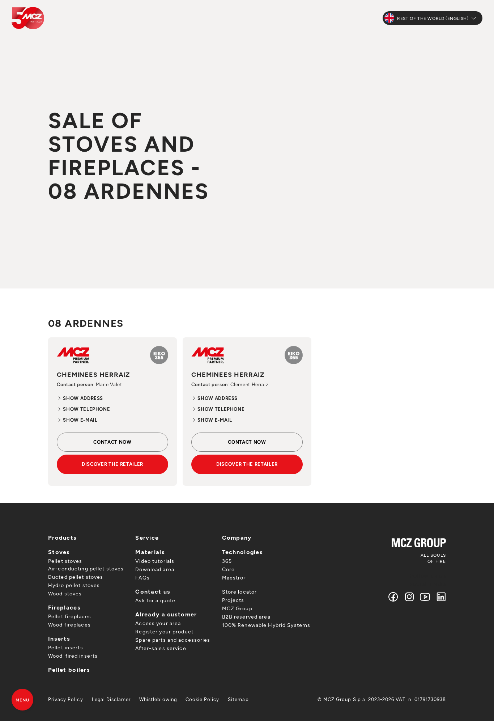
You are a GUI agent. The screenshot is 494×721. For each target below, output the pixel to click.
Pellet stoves (65, 561)
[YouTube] (425, 596)
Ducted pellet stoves (75, 577)
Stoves (59, 551)
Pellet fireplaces (69, 616)
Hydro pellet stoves (74, 585)
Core (228, 569)
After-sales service (160, 648)
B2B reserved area (246, 617)
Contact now (112, 442)
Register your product (164, 631)
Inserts (59, 638)
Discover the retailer (112, 464)
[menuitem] (65, 699)
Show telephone (86, 409)
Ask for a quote (155, 600)
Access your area (158, 623)
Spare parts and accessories (172, 640)
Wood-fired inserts (73, 656)
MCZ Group (237, 608)
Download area (154, 569)
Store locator (239, 592)
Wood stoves (65, 593)
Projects (233, 600)
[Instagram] (409, 596)
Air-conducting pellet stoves (86, 568)
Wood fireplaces (69, 624)
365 (227, 561)
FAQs (142, 577)
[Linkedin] (439, 596)
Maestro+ (234, 577)
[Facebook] (393, 596)
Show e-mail (79, 420)
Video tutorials (154, 561)
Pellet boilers (69, 669)
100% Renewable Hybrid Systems (266, 625)
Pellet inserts (65, 647)
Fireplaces (64, 607)
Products (62, 537)
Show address (82, 398)
